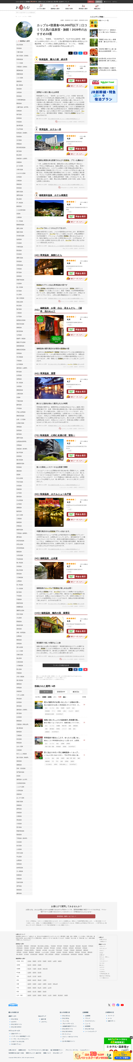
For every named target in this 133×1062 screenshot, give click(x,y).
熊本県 (44, 995)
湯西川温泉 (20, 257)
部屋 (70, 728)
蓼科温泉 (19, 404)
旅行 (74, 728)
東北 (57, 708)
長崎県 (39, 995)
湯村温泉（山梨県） (22, 368)
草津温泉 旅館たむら (51, 255)
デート (53, 711)
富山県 (29, 976)
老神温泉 (19, 276)
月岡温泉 (19, 445)
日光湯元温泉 (20, 235)
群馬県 (68, 743)
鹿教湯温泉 (20, 390)
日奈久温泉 (20, 853)
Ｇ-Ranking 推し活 (104, 973)
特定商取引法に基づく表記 (16, 1053)
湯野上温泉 (20, 228)
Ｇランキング (103, 948)
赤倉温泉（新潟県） (22, 448)
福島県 (60, 961)
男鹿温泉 (19, 144)
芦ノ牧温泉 (20, 202)
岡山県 (39, 987)
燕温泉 (18, 474)
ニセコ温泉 (20, 77)
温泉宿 (72, 761)
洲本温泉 (19, 706)
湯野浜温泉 (20, 195)
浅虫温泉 (19, 88)
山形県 (54, 961)
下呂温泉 (19, 596)
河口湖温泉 (20, 357)
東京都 (39, 968)
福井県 (39, 976)
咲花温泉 (19, 467)
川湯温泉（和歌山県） (23, 724)
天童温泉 (19, 180)
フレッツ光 (65, 1021)
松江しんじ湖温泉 (22, 753)
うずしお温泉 (20, 695)
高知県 (44, 991)
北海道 (29, 961)
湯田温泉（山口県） (22, 779)
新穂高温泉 (20, 603)
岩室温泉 (19, 456)
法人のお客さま (65, 1012)
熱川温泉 (19, 592)
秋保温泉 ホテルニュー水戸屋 (55, 494)
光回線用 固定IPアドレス (69, 1026)
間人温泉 (19, 669)
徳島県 (29, 991)
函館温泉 (19, 81)
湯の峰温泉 (20, 728)
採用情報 (87, 1026)
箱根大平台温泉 (21, 342)
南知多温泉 (20, 625)
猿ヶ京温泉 (20, 287)
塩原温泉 (19, 239)
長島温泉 (19, 643)
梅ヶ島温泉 (20, 562)
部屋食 (59, 711)
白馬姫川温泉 (20, 423)
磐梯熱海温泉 (20, 224)
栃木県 (29, 965)
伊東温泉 (19, 526)
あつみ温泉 (20, 166)
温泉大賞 (43, 1019)
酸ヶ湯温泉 (20, 85)
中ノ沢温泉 (20, 221)
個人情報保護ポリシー (57, 1050)
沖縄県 (66, 995)
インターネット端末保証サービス (20, 1036)
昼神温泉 (19, 426)
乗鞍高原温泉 (20, 415)
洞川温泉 (19, 713)
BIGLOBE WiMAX (16, 1027)
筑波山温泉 (20, 302)
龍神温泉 (19, 731)
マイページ (108, 1)
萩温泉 (18, 776)
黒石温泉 (19, 96)
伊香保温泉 (20, 265)
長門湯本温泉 (20, 772)
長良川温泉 (20, 614)
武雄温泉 (19, 812)
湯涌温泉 (19, 507)
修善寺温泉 (20, 529)
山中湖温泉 (20, 364)
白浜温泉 (19, 717)
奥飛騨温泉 (20, 607)
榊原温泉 (19, 640)
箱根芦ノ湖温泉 (21, 338)
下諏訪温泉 (20, 401)
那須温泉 (19, 250)
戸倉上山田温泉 (21, 412)
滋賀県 (29, 984)
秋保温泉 (19, 118)
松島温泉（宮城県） (22, 133)
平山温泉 (19, 856)
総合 (64, 697)
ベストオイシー (104, 961)
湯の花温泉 (20, 680)
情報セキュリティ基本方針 (33, 1053)
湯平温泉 (19, 886)
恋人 (46, 708)
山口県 (49, 987)
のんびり (71, 711)
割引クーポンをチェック (79, 86)
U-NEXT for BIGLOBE (17, 1041)
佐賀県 (34, 995)
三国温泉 (19, 518)
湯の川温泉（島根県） (23, 757)
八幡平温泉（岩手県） (23, 107)
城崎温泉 (19, 684)
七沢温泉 (19, 335)
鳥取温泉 (19, 742)
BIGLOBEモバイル (16, 1024)
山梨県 (29, 972)
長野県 (34, 972)
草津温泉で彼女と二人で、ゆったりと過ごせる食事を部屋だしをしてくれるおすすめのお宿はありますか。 (76, 184)
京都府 (34, 984)
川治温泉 (19, 243)
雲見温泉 (19, 573)
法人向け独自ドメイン (68, 1041)
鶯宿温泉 (19, 103)
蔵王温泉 (19, 151)
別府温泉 (19, 864)
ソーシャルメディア (91, 1031)
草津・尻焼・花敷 (49, 746)
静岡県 (29, 980)
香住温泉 (19, 698)
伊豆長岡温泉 (20, 548)
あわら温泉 (20, 515)
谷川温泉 (19, 291)
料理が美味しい (63, 764)
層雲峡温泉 (20, 70)
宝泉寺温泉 (20, 882)
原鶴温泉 (19, 805)
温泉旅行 (47, 731)
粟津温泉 (19, 496)
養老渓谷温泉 (20, 324)
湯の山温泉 (20, 647)
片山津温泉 (20, 500)
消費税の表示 (22, 1050)
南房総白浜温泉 (21, 320)
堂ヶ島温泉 (20, 584)
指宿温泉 (19, 889)
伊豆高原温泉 (20, 540)
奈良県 (49, 984)
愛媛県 (39, 991)
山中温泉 (19, 493)
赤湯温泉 (19, 162)
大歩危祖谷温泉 (21, 783)
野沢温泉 (19, 371)
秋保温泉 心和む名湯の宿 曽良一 (57, 435)
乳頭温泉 (19, 136)
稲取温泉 (19, 551)
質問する (98, 1)
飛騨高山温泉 (20, 610)
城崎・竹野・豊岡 (71, 758)
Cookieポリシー (85, 1050)
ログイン (114, 1)
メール (110, 1018)
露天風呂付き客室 (49, 714)
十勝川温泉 (20, 52)
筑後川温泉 (20, 801)
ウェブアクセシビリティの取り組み (38, 1050)
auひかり (13, 1022)
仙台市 (68, 708)
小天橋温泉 (20, 665)
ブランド (87, 1018)
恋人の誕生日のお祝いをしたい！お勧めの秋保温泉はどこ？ (64, 118)
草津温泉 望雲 (47, 373)
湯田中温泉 (20, 438)
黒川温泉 (19, 827)
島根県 (34, 987)
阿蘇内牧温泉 (20, 831)
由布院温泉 (20, 867)
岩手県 (39, 961)
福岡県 (29, 995)
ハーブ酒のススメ (104, 978)
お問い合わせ (12, 1050)
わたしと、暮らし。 (105, 957)
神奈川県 (64, 725)
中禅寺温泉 (20, 246)
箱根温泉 (19, 327)
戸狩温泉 (19, 408)
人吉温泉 (19, 849)
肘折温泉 (19, 188)
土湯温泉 (19, 217)
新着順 (44, 697)
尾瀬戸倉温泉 (20, 279)
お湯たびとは (103, 939)
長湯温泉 (19, 878)
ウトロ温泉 (20, 63)
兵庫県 (62, 758)
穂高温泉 (19, 434)
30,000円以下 (59, 714)
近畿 (57, 758)
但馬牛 (55, 764)
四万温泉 (19, 272)
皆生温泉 (19, 739)
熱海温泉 (19, 522)
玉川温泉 (19, 140)
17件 (81, 68)
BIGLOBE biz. (66, 1016)
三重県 (44, 980)
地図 (70, 76)
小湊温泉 (19, 313)
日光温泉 (19, 254)
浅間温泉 (19, 379)
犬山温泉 (19, 617)
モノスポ (102, 963)
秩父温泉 (19, 305)
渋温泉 (18, 397)
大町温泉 (19, 386)
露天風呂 (52, 728)
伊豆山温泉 (20, 544)
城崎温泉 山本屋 (49, 558)
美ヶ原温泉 (20, 382)
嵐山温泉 (19, 658)
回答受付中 (61, 692)
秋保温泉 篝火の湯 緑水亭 (53, 59)
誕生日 (77, 711)
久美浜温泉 (20, 662)
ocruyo (101, 952)
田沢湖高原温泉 (21, 147)
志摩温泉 (19, 636)
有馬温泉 (19, 687)
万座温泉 (19, 269)
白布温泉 (19, 177)
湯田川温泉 (20, 191)
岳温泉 (18, 213)
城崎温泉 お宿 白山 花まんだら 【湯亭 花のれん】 (61, 310)
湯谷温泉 (19, 629)
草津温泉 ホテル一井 (50, 129)
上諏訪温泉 (20, 393)
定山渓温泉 (20, 44)
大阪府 (39, 984)
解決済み (76, 692)
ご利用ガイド (103, 941)
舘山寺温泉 (20, 570)
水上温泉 (19, 294)
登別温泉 (19, 48)
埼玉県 (29, 968)
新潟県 (39, 972)
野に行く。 (102, 965)
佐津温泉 (19, 702)
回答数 (50, 697)
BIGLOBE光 (14, 1019)
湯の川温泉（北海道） (23, 55)
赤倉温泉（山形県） (22, 158)
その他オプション (16, 1044)
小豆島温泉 (20, 790)
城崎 (79, 758)
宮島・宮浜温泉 (21, 768)
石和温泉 (19, 353)
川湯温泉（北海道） (22, 66)
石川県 (34, 976)
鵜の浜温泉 (20, 460)
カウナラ (102, 967)
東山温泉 (19, 199)
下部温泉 (19, 360)
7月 (53, 761)
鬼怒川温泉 (20, 232)
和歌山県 (55, 984)
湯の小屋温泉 (20, 298)
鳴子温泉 (19, 114)
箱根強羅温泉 (20, 346)
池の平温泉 (20, 452)
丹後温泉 (19, 673)
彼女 (57, 743)
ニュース (87, 1023)
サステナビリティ (90, 1021)
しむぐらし (44, 1022)
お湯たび (102, 955)
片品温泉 (19, 283)
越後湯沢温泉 (20, 463)
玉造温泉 (19, 750)
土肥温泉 (19, 581)
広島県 (44, 987)
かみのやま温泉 (21, 173)
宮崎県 (54, 995)
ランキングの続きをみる (61, 665)
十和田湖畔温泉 (21, 100)
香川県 (34, 991)
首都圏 (58, 725)
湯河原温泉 (20, 331)
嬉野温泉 (19, 809)
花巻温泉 (19, 110)
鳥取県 (29, 987)
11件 (81, 138)
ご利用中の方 (109, 1012)
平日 (57, 761)
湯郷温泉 (19, 765)
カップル (52, 708)
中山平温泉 (20, 129)
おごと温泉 (20, 651)
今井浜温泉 (20, 555)
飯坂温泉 (19, 206)
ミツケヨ (102, 969)
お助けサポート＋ (16, 1033)
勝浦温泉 (19, 720)
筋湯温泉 (19, 875)
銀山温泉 (19, 155)
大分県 (49, 995)
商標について (47, 1053)
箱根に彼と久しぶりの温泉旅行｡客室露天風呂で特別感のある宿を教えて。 (68, 246)
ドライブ (64, 728)
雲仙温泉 (19, 820)
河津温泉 (19, 566)
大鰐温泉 (19, 92)
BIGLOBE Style (89, 1029)
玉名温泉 (19, 842)
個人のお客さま (14, 1012)
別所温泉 (19, 430)
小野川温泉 (20, 169)
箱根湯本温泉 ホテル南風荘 (53, 195)
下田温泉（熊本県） (22, 838)
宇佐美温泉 (20, 559)
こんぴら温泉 (20, 786)
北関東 (62, 743)
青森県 (34, 961)
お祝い (64, 711)
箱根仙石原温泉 (21, 349)
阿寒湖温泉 (20, 59)
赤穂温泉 (19, 691)
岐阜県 (34, 980)
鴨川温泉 (19, 309)
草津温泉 (19, 261)
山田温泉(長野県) (21, 441)
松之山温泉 (20, 478)
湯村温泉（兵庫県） (22, 709)
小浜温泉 (19, 823)
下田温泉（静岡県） (22, 533)
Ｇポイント (102, 946)
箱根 (70, 725)
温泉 (46, 728)
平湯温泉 (19, 599)
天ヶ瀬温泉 (20, 871)
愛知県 (39, 980)
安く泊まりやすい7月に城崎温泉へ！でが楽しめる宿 (66, 364)
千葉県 (34, 968)
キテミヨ (102, 959)
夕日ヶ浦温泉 (20, 676)
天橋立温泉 (20, 654)
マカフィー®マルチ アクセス (70, 1037)
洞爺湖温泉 (20, 74)
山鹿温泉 (19, 860)
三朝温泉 (19, 735)
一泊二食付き (48, 764)
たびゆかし (102, 971)
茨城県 (39, 965)
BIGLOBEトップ (57, 1053)
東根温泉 (19, 184)
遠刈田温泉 (20, 125)
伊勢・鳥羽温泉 (21, 632)
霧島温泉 (19, 893)
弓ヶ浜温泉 (20, 588)
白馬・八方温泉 (21, 419)
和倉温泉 (19, 489)
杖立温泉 (19, 845)
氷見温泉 (19, 485)
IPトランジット (66, 1034)
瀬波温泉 (19, 471)
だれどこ (102, 950)
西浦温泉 (19, 621)
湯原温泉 (19, 761)
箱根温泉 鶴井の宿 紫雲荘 (55, 613)
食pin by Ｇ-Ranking (105, 976)
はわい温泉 (20, 746)
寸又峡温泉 (20, 577)
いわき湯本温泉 (21, 210)
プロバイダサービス (68, 1023)
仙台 (73, 708)
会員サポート (111, 1021)
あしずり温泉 (20, 798)
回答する (91, 1)
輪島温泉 (19, 511)
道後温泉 (19, 794)
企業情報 (85, 1012)
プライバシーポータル (71, 1050)
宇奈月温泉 (20, 482)
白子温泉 (19, 316)
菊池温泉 (19, 834)
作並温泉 (19, 122)
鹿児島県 (60, 995)
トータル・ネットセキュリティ (20, 1039)
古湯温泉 (19, 816)
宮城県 (62, 708)
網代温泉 (19, 537)
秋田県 (49, 961)
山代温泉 (19, 504)
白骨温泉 (19, 375)
